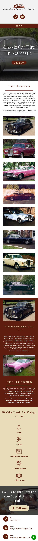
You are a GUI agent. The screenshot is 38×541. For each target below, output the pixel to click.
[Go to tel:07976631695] (19, 519)
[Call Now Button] (33, 537)
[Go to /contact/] (19, 527)
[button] (19, 62)
